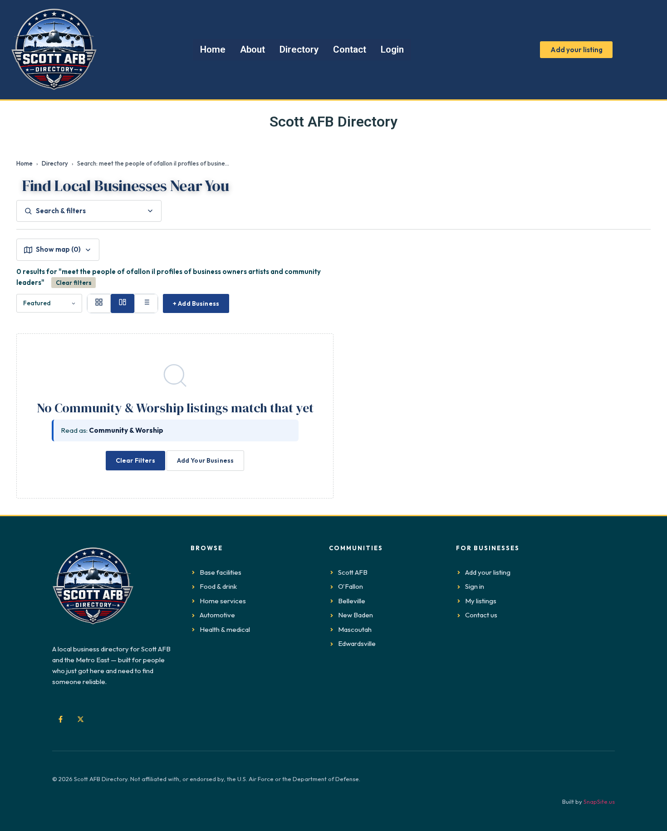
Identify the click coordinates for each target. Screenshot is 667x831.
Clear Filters (135, 460)
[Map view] (122, 303)
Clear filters (74, 282)
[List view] (146, 303)
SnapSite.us (599, 801)
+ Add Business (196, 303)
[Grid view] (99, 303)
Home (24, 163)
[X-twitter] (80, 719)
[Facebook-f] (60, 719)
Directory (55, 163)
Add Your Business (205, 460)
